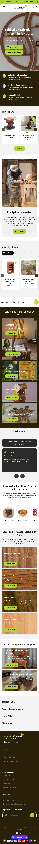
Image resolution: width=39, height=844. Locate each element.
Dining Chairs (8, 723)
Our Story (5, 753)
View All (20, 148)
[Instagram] (17, 742)
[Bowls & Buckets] (22, 512)
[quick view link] (15, 118)
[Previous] (1, 2)
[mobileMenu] (4, 7)
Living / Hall (7, 716)
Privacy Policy (7, 784)
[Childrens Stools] (8, 512)
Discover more (10, 563)
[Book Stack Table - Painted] (10, 123)
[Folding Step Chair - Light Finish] (28, 267)
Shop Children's (12, 397)
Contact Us (6, 775)
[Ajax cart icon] (36, 7)
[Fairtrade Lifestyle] (19, 7)
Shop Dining (12, 418)
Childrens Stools (9, 520)
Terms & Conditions (9, 787)
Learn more (19, 231)
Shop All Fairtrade (14, 52)
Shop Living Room (14, 47)
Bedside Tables (9, 701)
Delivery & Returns (8, 779)
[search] (33, 7)
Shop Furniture (12, 665)
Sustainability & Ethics (10, 761)
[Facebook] (13, 742)
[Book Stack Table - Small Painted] (28, 123)
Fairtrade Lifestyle (21, 827)
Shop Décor (12, 376)
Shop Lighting (12, 333)
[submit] (32, 815)
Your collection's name (12, 708)
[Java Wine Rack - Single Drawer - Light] (10, 267)
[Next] (37, 2)
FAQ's (4, 765)
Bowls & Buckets (22, 520)
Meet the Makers (8, 757)
